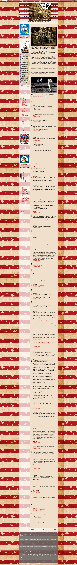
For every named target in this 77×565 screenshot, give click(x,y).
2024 (22, 173)
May (22, 124)
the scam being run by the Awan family (40, 328)
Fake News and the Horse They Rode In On (25, 115)
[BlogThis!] (43, 96)
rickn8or (34, 262)
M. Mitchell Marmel (35, 490)
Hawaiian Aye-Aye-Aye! (25, 108)
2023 (22, 174)
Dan (33, 105)
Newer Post (33, 529)
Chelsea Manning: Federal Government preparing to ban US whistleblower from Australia (44, 342)
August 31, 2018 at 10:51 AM (36, 286)
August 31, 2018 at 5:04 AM (36, 145)
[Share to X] (44, 96)
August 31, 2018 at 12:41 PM (36, 419)
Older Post (55, 529)
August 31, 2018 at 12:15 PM (36, 408)
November (23, 100)
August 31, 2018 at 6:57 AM (36, 164)
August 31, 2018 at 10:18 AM (36, 270)
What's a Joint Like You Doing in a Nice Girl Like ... (25, 112)
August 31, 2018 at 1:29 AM (36, 109)
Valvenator (34, 243)
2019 (22, 97)
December (23, 99)
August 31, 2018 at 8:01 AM (36, 227)
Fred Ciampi (34, 176)
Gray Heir (23, 121)
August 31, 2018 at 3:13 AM (36, 116)
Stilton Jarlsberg (35, 359)
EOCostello (34, 475)
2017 (22, 130)
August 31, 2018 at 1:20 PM (36, 442)
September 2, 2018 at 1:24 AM (36, 524)
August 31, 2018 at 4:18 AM (36, 130)
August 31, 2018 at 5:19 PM (36, 468)
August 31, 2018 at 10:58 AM (36, 298)
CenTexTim (34, 293)
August (23, 103)
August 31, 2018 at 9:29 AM (36, 260)
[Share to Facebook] (45, 96)
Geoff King (34, 166)
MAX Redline (34, 503)
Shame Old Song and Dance (25, 118)
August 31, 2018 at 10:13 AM (36, 266)
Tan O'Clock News (24, 109)
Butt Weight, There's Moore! (25, 198)
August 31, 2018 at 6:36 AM (36, 153)
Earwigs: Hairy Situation (25, 119)
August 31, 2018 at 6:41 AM (36, 159)
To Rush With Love (24, 120)
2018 (22, 98)
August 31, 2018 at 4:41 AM (36, 140)
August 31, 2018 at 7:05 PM (36, 492)
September (23, 102)
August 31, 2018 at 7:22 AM (36, 212)
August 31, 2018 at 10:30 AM (36, 276)
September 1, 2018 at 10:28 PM (37, 510)
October (23, 101)
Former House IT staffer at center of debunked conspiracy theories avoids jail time (43, 323)
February (23, 209)
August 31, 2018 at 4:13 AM (36, 121)
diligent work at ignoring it (49, 320)
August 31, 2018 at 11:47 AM (36, 346)
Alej (33, 268)
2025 (22, 172)
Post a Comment (34, 526)
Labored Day (23, 104)
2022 (22, 175)
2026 (22, 171)
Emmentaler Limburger (36, 156)
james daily (34, 284)
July (22, 122)
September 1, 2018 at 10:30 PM (37, 518)
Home (44, 529)
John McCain (23, 188)
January (23, 210)
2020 (22, 96)
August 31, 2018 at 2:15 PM (36, 448)
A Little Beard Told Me (24, 110)
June (22, 123)
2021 (22, 95)
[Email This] (42, 96)
